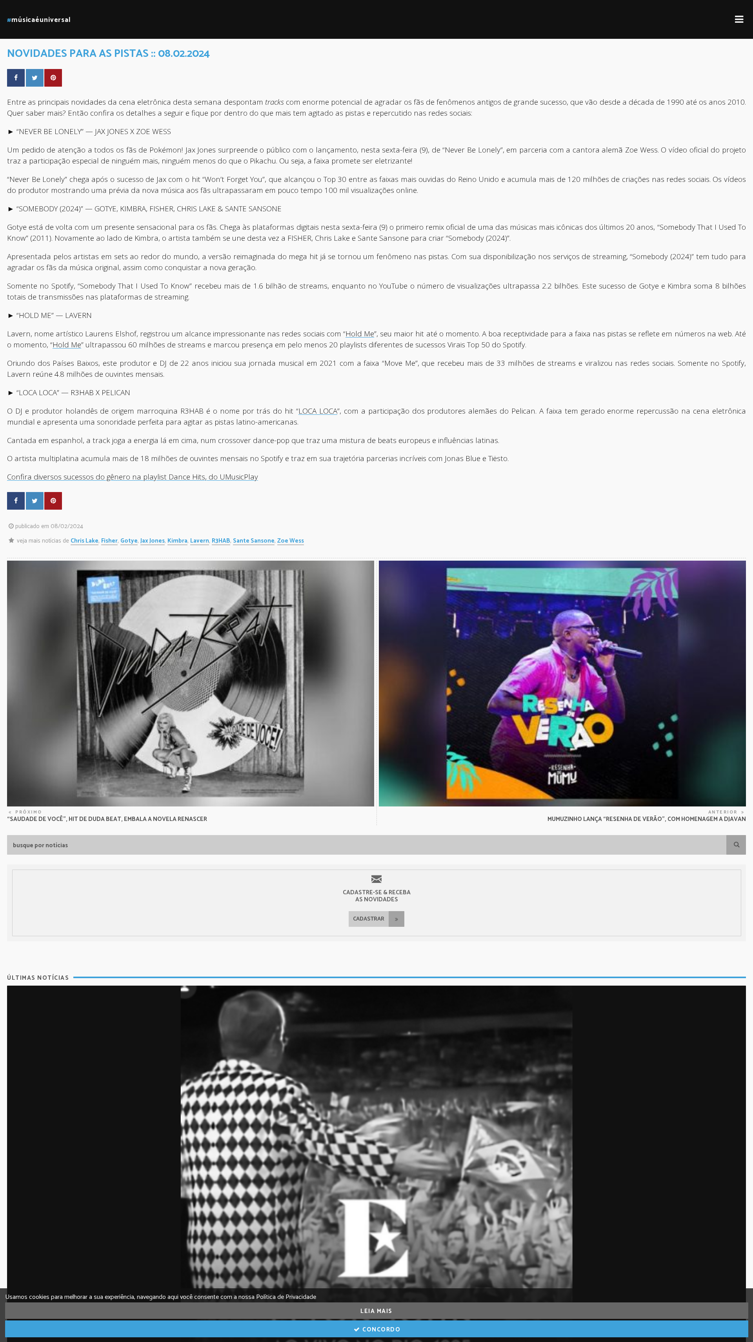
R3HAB (221, 541)
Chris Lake (84, 541)
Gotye (129, 541)
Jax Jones (152, 541)
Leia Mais (376, 1311)
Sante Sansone (254, 541)
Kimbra (177, 541)
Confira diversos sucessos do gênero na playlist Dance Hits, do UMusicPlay (132, 476)
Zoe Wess (290, 541)
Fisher (109, 541)
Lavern (199, 541)
